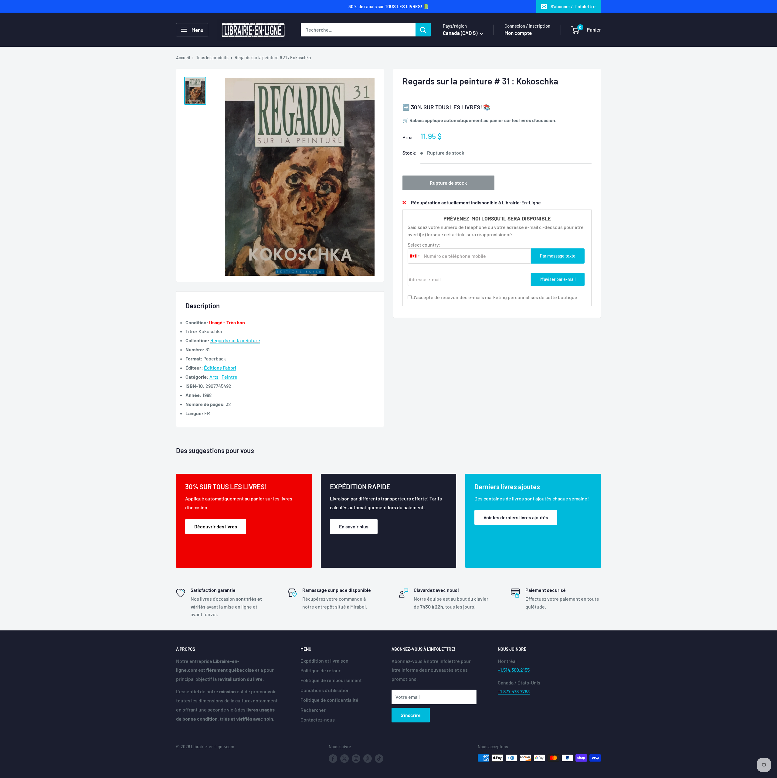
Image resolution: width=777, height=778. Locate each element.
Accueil (183, 57)
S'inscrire (411, 715)
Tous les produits (212, 57)
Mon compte (518, 33)
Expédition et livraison (324, 661)
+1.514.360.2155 (514, 670)
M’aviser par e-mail (557, 279)
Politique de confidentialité (329, 700)
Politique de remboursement (331, 680)
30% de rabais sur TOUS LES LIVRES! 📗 (388, 6)
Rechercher (313, 710)
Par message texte (557, 255)
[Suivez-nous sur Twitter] (344, 758)
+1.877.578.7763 (514, 691)
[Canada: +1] (415, 255)
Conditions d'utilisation (325, 690)
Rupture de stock (448, 182)
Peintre (229, 377)
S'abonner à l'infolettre (573, 6)
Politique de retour (320, 670)
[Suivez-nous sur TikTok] (379, 758)
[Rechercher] (423, 29)
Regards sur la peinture (235, 340)
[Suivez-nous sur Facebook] (333, 758)
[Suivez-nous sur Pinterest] (367, 758)
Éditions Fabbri (220, 367)
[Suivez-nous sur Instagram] (356, 758)
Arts (214, 377)
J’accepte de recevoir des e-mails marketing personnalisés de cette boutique (494, 297)
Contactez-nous (317, 719)
